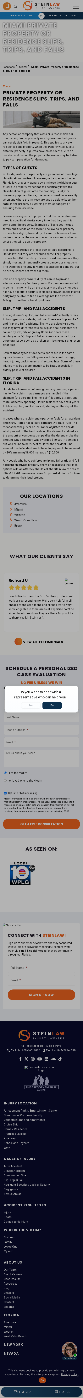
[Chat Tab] (41, 699)
